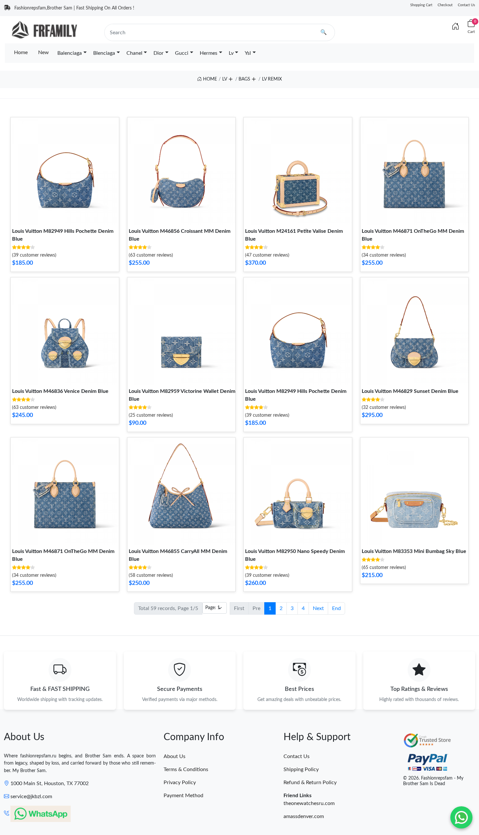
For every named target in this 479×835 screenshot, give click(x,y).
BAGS (244, 79)
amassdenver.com (303, 816)
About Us (174, 756)
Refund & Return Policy (310, 782)
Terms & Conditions (186, 769)
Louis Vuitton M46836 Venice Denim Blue (60, 391)
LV (224, 79)
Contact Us (466, 5)
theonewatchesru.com (309, 803)
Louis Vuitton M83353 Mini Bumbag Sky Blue (414, 551)
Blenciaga (104, 53)
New (43, 52)
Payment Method (183, 795)
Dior (158, 53)
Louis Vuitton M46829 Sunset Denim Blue (410, 391)
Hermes (208, 53)
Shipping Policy (301, 769)
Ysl (248, 53)
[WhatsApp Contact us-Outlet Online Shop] (461, 817)
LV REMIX (272, 79)
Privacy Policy (180, 782)
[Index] (455, 27)
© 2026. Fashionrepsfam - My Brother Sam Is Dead (433, 781)
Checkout (445, 5)
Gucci (181, 53)
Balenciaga (69, 53)
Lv (231, 53)
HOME (209, 79)
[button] (230, 78)
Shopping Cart (421, 5)
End (336, 608)
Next (318, 608)
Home (21, 52)
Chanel (134, 53)
